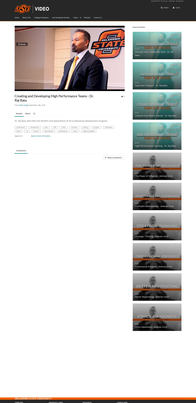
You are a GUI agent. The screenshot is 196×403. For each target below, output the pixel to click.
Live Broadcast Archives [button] (61, 17)
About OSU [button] (27, 17)
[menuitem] (19, 17)
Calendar (171, 1)
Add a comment (114, 157)
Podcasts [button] (87, 17)
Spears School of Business (40, 136)
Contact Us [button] (98, 17)
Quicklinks (180, 1)
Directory (164, 1)
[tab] (19, 114)
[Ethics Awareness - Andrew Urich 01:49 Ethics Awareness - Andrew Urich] (157, 317)
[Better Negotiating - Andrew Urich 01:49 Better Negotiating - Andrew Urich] (157, 287)
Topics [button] (75, 17)
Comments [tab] (21, 150)
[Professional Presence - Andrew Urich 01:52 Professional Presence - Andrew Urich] (157, 257)
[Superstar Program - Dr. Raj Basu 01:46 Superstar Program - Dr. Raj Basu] (157, 75)
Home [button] (17, 17)
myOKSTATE (155, 1)
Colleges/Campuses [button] (41, 17)
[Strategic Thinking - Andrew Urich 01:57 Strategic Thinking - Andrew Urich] (157, 226)
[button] (164, 8)
